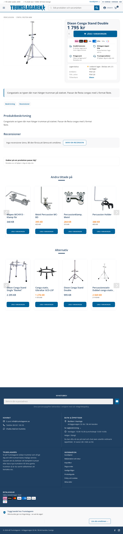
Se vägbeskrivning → (72, 428)
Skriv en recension (74, 142)
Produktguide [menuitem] (69, 474)
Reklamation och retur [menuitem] (72, 459)
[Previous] (6, 212)
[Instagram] (119, 530)
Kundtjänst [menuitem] (94, 1)
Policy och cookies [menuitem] (71, 478)
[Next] (116, 212)
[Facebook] (115, 530)
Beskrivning (10, 104)
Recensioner (24, 104)
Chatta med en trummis (15, 429)
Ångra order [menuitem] (69, 466)
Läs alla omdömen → (99, 521)
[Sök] (96, 7)
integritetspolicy (82, 406)
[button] (3, 6)
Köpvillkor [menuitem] (68, 463)
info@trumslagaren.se (21, 421)
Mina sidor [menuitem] (68, 482)
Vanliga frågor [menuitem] (69, 470)
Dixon (91, 77)
